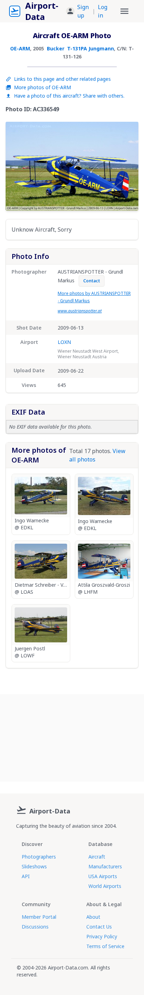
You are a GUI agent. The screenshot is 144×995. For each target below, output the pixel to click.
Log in (102, 11)
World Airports (104, 886)
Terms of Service (105, 946)
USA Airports (102, 876)
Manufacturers (105, 866)
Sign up (83, 11)
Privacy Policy (101, 936)
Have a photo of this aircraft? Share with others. (69, 95)
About (93, 916)
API (26, 876)
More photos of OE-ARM (42, 87)
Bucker (55, 48)
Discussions (35, 926)
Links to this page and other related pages (62, 79)
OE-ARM (20, 48)
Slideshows (34, 866)
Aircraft (96, 856)
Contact (91, 281)
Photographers (39, 856)
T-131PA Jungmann (90, 48)
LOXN (64, 342)
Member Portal (39, 916)
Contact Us (99, 926)
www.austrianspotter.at (80, 311)
